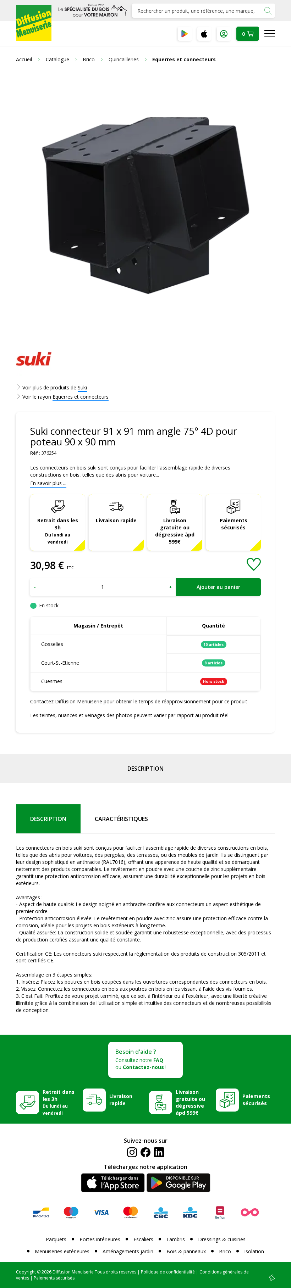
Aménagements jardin (128, 1251)
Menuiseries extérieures (62, 1251)
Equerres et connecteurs (81, 396)
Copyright (26, 1272)
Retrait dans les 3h (57, 531)
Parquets (56, 1239)
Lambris (175, 1239)
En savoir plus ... (48, 483)
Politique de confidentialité (168, 1272)
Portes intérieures (99, 1239)
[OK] (268, 11)
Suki (82, 387)
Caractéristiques (121, 819)
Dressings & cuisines (222, 1239)
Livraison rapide (116, 520)
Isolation (254, 1251)
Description (145, 768)
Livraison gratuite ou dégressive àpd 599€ (174, 531)
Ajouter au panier (218, 587)
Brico (225, 1251)
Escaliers (143, 1239)
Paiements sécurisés (233, 524)
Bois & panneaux (186, 1251)
